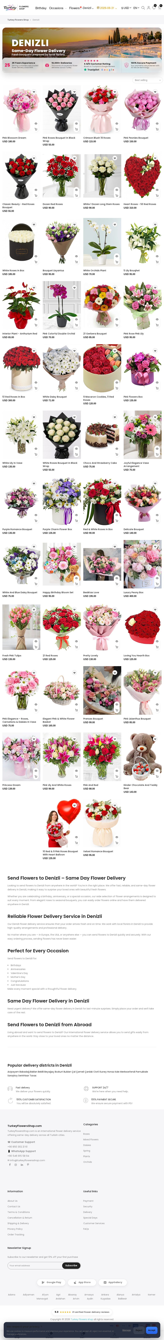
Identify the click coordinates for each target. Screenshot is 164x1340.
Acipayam (14, 1071)
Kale (117, 1071)
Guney (103, 1071)
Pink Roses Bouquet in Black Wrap (59, 139)
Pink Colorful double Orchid (59, 333)
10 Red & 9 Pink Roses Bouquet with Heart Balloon (60, 853)
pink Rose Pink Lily (134, 333)
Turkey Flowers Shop (18, 19)
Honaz (111, 1071)
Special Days (90, 1217)
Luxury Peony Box (133, 592)
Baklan (34, 1071)
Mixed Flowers (90, 1139)
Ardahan (60, 1298)
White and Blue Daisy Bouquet (19, 592)
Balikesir (122, 1298)
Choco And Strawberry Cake (100, 463)
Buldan (68, 1071)
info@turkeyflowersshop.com (27, 1160)
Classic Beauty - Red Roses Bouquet (18, 206)
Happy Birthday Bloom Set (58, 592)
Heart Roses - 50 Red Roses (140, 204)
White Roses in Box (13, 270)
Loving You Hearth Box (136, 655)
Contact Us (14, 1206)
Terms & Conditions (19, 1212)
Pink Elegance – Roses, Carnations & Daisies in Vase (19, 720)
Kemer (151, 1294)
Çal (74, 1071)
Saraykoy (13, 1075)
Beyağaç (49, 1071)
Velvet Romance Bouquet (98, 851)
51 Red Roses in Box (13, 396)
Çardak (89, 1071)
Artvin (76, 1298)
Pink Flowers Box (133, 396)
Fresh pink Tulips (11, 655)
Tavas (33, 1075)
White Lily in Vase (12, 463)
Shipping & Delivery (18, 1223)
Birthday (41, 8)
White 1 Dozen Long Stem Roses (101, 204)
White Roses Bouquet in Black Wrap (60, 464)
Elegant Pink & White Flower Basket (59, 720)
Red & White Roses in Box (98, 529)
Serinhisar (24, 1075)
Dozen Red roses (53, 204)
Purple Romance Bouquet (17, 529)
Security (87, 1206)
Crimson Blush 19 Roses (97, 137)
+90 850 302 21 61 (18, 1146)
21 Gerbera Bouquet (95, 333)
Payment (88, 1201)
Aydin (90, 1298)
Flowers (74, 8)
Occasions (56, 8)
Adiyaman (28, 1294)
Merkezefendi (128, 1071)
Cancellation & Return (20, 1217)
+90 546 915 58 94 (18, 1155)
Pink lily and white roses (57, 785)
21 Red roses (50, 655)
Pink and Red (90, 785)
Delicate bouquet (134, 529)
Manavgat (42, 1298)
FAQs (86, 1229)
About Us (12, 1201)
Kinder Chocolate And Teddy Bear (140, 786)
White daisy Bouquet (55, 396)
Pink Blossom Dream (14, 137)
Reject (139, 1330)
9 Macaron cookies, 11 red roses (98, 398)
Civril (96, 1071)
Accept (151, 1330)
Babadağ (25, 1071)
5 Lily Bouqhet (132, 270)
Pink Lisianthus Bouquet (137, 718)
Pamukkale (142, 1071)
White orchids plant (94, 270)
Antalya (136, 1294)
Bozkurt (59, 1071)
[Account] (148, 8)
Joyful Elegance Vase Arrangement (136, 464)
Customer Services (94, 1223)
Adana (11, 1294)
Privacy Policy (15, 1229)
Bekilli (41, 1071)
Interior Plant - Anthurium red (19, 333)
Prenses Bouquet (93, 718)
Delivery (87, 1212)
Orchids (87, 1162)
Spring (86, 1150)
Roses (86, 1134)
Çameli (80, 1071)
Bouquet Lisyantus (53, 270)
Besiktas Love (91, 592)
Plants (86, 1156)
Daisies (87, 1145)
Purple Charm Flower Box (57, 529)
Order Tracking (16, 1234)
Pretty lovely (90, 655)
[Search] (143, 8)
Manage (126, 1330)
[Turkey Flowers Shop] (18, 7)
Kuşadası (106, 1298)
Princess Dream (11, 785)
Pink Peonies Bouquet (136, 137)
